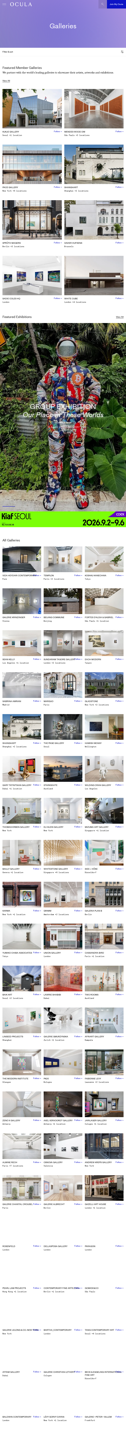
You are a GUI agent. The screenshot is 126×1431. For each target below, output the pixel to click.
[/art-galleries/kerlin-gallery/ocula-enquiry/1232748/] (20, 4)
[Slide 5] (70, 506)
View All (6, 80)
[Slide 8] (117, 506)
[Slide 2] (24, 506)
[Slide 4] (55, 506)
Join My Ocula (116, 4)
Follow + (58, 131)
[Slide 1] (8, 506)
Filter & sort (7, 52)
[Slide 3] (40, 506)
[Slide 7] (101, 506)
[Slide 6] (86, 506)
